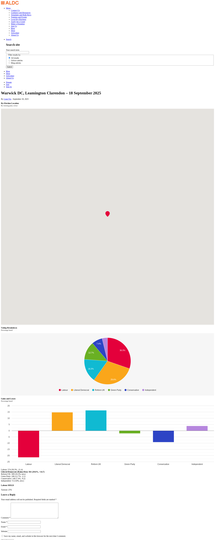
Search (8, 39)
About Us (15, 35)
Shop (13, 31)
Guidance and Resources (20, 13)
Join (7, 84)
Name (4, 522)
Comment (5, 518)
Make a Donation (18, 24)
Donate (9, 82)
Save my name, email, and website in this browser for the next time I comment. (35, 536)
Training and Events (19, 17)
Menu (8, 8)
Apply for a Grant (18, 22)
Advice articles (17, 60)
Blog (13, 28)
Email (4, 527)
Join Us (14, 26)
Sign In (9, 87)
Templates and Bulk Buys (21, 15)
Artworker (15, 33)
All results (15, 58)
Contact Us (15, 10)
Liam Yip (7, 99)
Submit (9, 67)
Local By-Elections (18, 19)
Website (4, 531)
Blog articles (16, 63)
